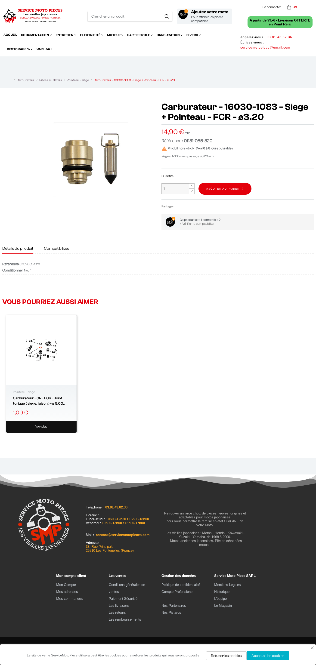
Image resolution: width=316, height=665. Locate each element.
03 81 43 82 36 (279, 37)
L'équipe (220, 598)
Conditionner (12, 270)
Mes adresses (67, 592)
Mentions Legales (227, 585)
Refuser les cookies (226, 656)
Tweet (186, 206)
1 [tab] (158, 438)
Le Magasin (223, 605)
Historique (221, 592)
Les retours (117, 612)
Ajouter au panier (222, 188)
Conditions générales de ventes (127, 588)
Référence (10, 264)
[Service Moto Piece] (43, 553)
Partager (179, 206)
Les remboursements (125, 619)
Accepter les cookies (267, 656)
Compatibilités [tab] (56, 248)
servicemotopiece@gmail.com (265, 47)
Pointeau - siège (24, 392)
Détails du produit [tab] (17, 248)
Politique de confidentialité (180, 585)
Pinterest (193, 206)
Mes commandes (69, 598)
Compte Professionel (177, 592)
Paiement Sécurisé (123, 598)
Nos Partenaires (173, 605)
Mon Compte (66, 585)
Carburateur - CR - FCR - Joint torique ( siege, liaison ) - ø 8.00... (39, 400)
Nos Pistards (171, 612)
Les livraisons (119, 605)
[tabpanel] (41, 374)
